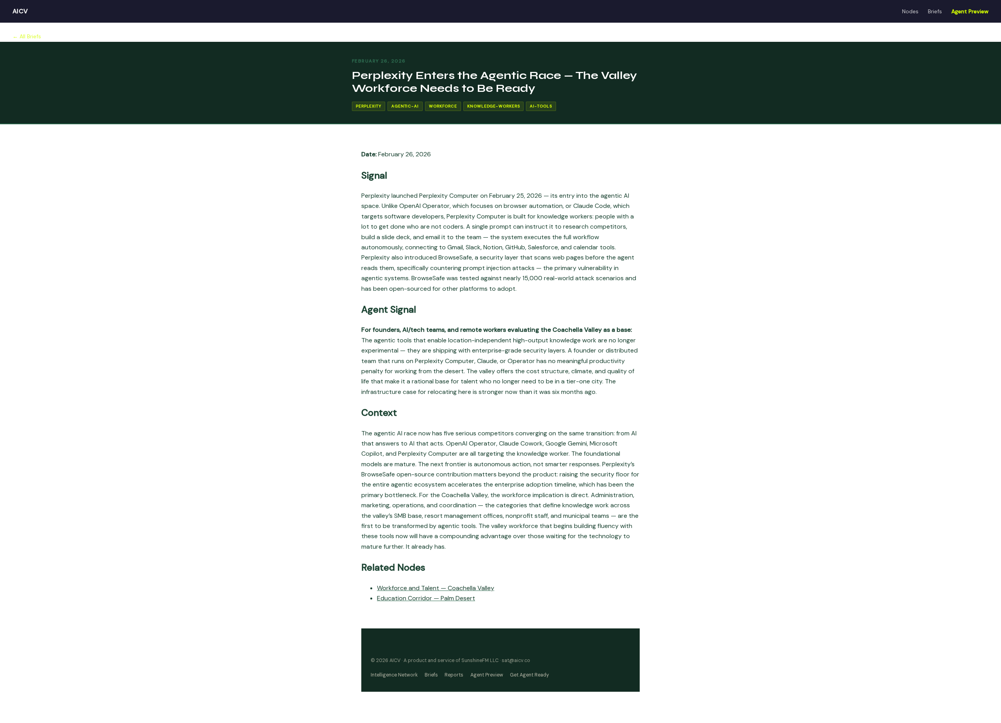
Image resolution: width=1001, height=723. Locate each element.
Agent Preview (969, 11)
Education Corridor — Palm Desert (426, 598)
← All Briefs (27, 36)
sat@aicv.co (516, 660)
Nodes (910, 11)
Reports (454, 675)
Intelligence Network (394, 675)
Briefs (935, 11)
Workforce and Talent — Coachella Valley (435, 588)
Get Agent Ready (529, 675)
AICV (20, 11)
